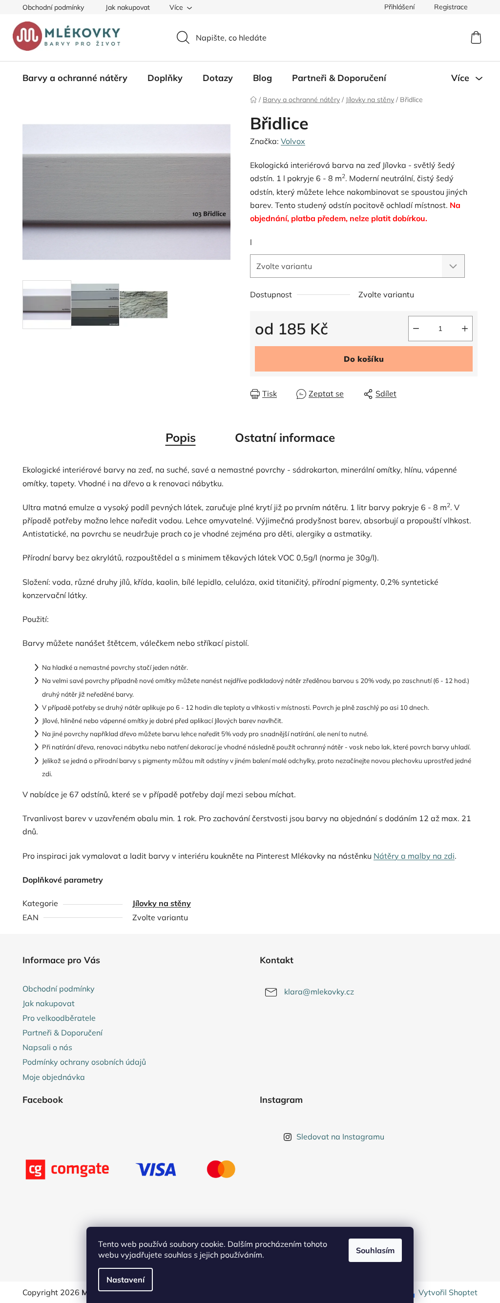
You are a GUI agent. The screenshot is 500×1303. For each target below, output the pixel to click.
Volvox (293, 141)
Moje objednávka (53, 1077)
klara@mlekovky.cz (319, 991)
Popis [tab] (181, 437)
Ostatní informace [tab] (285, 437)
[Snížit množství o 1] (416, 328)
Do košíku (364, 359)
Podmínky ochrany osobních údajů (84, 1062)
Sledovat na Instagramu (340, 1136)
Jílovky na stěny (161, 903)
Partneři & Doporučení (62, 1032)
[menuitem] (75, 78)
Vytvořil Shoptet (448, 1292)
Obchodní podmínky (53, 7)
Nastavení (125, 1279)
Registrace (451, 6)
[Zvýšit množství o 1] (465, 328)
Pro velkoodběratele (59, 1018)
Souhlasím (375, 1250)
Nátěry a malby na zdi (414, 856)
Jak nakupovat (127, 7)
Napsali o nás (47, 1047)
